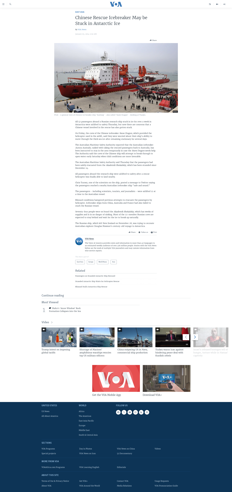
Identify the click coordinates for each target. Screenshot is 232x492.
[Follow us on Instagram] (135, 412)
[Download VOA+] (166, 378)
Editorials (121, 467)
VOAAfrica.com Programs (53, 467)
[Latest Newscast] (224, 4)
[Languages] (210, 4)
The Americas (85, 416)
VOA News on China (126, 449)
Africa (81, 411)
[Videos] (217, 4)
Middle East (84, 430)
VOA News (82, 29)
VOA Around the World (89, 486)
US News (45, 411)
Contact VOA (122, 481)
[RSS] (141, 412)
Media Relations (124, 486)
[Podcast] (147, 412)
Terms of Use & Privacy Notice (55, 481)
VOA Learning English (89, 467)
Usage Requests (162, 481)
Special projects (49, 453)
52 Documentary (124, 453)
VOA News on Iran (87, 453)
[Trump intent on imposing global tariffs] (59, 337)
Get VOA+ (83, 481)
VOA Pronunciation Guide (166, 486)
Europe (82, 425)
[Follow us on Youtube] (129, 412)
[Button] (153, 40)
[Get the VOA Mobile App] (116, 378)
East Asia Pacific (86, 421)
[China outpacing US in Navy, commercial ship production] (134, 337)
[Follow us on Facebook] (118, 412)
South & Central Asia (88, 435)
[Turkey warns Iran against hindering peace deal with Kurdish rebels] (172, 337)
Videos (158, 449)
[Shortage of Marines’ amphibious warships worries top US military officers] (97, 337)
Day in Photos (85, 449)
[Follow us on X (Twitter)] (124, 412)
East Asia (79, 12)
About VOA (46, 486)
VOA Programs (48, 449)
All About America (50, 416)
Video (45, 322)
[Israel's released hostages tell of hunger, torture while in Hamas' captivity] (210, 337)
